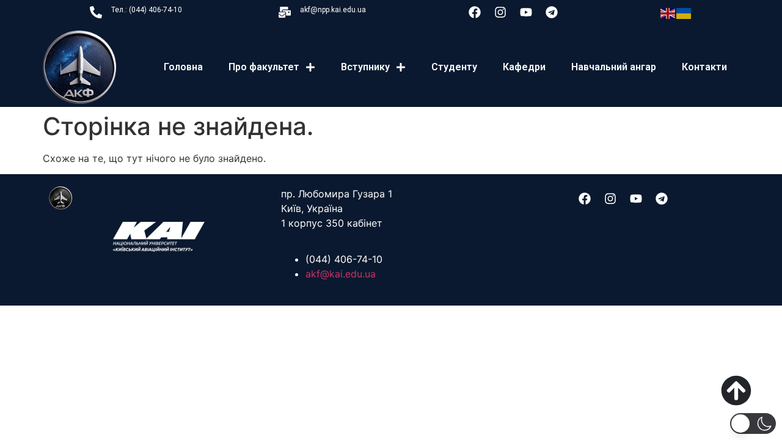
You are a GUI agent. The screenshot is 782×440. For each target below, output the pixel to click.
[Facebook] (474, 12)
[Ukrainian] (684, 12)
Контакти (704, 67)
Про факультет (263, 67)
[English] (668, 12)
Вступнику (365, 67)
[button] (753, 423)
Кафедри (524, 67)
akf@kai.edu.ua (340, 274)
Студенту (454, 67)
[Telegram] (551, 12)
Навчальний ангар (613, 67)
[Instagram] (500, 12)
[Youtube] (526, 12)
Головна (183, 67)
